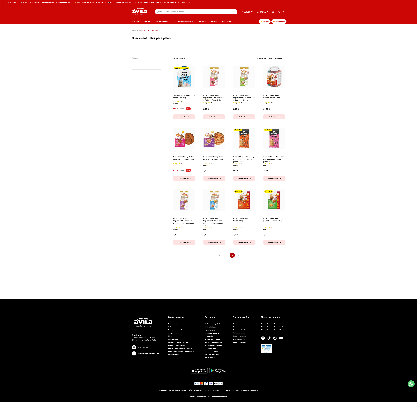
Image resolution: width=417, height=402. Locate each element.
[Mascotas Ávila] (141, 11)
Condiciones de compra (177, 390)
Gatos (235, 327)
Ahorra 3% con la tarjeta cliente (180, 348)
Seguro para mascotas (213, 345)
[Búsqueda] (235, 12)
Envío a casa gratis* (212, 324)
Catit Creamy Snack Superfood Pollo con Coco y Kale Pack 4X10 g (244, 97)
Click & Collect (210, 327)
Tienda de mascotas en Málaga (273, 330)
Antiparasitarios (239, 333)
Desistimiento (210, 357)
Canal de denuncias (212, 354)
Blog (170, 336)
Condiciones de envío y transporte (181, 351)
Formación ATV (210, 348)
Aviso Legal (163, 390)
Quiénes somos (174, 327)
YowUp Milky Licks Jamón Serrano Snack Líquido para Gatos (273, 159)
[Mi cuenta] (278, 11)
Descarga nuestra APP (176, 345)
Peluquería (209, 336)
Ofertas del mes (239, 339)
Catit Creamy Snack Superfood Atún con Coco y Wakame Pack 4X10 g (213, 97)
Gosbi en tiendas (239, 342)
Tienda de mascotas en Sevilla (273, 327)
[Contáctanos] (273, 11)
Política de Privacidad (211, 390)
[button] (284, 11)
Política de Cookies (195, 390)
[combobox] (196, 12)
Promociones (173, 339)
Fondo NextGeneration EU (178, 342)
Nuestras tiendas (174, 324)
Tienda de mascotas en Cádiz (272, 324)
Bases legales (173, 354)
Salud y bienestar (239, 336)
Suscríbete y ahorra (212, 333)
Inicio (134, 30)
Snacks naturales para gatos (151, 38)
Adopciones (172, 333)
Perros (235, 324)
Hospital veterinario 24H (214, 342)
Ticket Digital (210, 330)
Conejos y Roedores (240, 330)
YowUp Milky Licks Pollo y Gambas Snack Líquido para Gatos (243, 159)
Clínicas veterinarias (212, 339)
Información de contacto (230, 390)
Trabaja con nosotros (176, 330)
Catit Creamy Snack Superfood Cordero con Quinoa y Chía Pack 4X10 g (183, 220)
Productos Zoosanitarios (214, 351)
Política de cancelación (249, 390)
